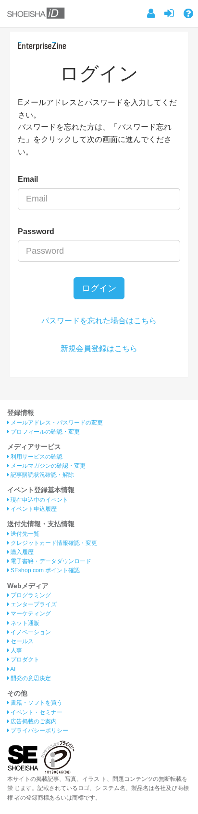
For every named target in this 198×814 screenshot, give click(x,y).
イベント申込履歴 (33, 509)
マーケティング (30, 613)
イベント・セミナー (35, 712)
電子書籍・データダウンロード (50, 561)
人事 (15, 650)
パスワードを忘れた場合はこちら (99, 321)
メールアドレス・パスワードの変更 (56, 422)
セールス (21, 641)
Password (36, 231)
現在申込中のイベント (38, 499)
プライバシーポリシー (38, 730)
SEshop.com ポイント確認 (44, 570)
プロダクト (24, 659)
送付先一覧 (24, 534)
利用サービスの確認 (35, 456)
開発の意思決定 (30, 678)
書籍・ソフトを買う (35, 702)
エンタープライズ (33, 604)
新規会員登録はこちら (99, 348)
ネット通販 (24, 623)
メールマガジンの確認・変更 (47, 465)
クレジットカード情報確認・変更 (53, 543)
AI (12, 669)
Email (28, 179)
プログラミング (30, 595)
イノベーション (30, 632)
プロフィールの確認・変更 (44, 431)
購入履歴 (21, 552)
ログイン (99, 288)
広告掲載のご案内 (33, 721)
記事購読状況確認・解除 (41, 475)
